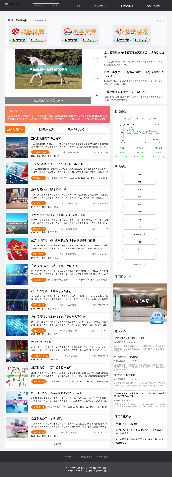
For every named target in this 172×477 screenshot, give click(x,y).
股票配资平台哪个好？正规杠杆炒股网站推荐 (58, 215)
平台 (140, 226)
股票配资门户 (100, 5)
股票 (140, 189)
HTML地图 (101, 467)
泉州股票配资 (38, 381)
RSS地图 (92, 467)
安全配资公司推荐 (42, 342)
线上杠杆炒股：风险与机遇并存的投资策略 (56, 393)
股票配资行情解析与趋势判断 (126, 352)
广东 (140, 211)
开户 (140, 204)
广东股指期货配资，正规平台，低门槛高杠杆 (58, 164)
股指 (140, 249)
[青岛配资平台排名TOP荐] (48, 69)
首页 (79, 5)
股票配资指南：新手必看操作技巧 (51, 367)
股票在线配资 (153, 5)
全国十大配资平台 (40, 152)
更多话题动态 (139, 264)
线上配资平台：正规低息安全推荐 (51, 291)
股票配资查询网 (92, 470)
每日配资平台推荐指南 (126, 424)
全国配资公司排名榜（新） (47, 418)
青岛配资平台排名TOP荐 (124, 370)
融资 (140, 174)
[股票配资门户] (12, 5)
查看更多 (58, 444)
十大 (140, 256)
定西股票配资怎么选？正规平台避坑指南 (55, 266)
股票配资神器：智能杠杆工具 (48, 189)
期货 (140, 241)
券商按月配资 (38, 228)
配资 (140, 181)
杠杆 (140, 196)
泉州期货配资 (38, 406)
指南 (140, 219)
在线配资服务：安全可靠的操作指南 (125, 91)
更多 (159, 20)
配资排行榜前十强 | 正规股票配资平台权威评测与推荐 (63, 240)
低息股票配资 (127, 5)
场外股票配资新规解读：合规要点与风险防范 (58, 316)
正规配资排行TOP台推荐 (46, 138)
